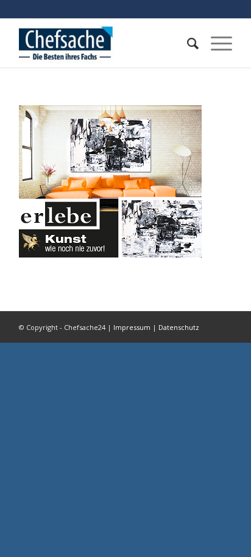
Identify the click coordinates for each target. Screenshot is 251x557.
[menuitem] (187, 43)
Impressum (131, 327)
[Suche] (187, 43)
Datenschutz (178, 327)
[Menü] (215, 43)
